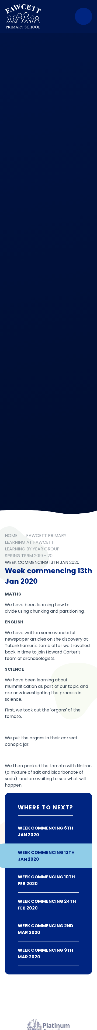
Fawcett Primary (46, 535)
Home (11, 535)
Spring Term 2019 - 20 (29, 556)
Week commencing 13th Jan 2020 (42, 562)
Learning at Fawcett (29, 542)
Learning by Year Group (32, 549)
